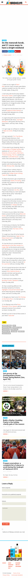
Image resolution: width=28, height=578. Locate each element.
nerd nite (21, 331)
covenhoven (6, 329)
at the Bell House (13, 157)
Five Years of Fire (18, 229)
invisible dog (6, 331)
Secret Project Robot (15, 151)
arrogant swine (7, 325)
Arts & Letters (12, 153)
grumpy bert (14, 329)
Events (5, 371)
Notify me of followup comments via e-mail (14, 532)
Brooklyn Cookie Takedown (10, 280)
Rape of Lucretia (8, 131)
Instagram (18, 566)
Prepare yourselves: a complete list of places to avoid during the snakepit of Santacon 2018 (13, 466)
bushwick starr (17, 327)
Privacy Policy (6, 575)
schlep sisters (6, 333)
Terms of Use (16, 573)
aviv (14, 325)
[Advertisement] (14, 20)
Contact (10, 566)
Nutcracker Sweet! (7, 95)
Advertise (10, 564)
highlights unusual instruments (11, 290)
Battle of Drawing (16, 180)
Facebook (17, 563)
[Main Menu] (2, 2)
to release (14, 205)
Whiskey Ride (10, 166)
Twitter (17, 564)
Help (9, 568)
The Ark (14, 155)
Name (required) (6, 487)
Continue (5, 391)
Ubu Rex (16, 190)
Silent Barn (20, 153)
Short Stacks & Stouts (13, 271)
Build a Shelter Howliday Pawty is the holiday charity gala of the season (13, 422)
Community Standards (17, 575)
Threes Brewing (6, 155)
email (18, 51)
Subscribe (11, 315)
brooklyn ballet (7, 327)
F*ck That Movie (17, 136)
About (9, 563)
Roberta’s (5, 153)
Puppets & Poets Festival (13, 110)
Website (4, 501)
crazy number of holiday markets (11, 149)
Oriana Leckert (7, 55)
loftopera (14, 331)
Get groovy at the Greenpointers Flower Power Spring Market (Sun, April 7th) (14, 376)
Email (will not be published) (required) (11, 494)
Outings (4, 40)
